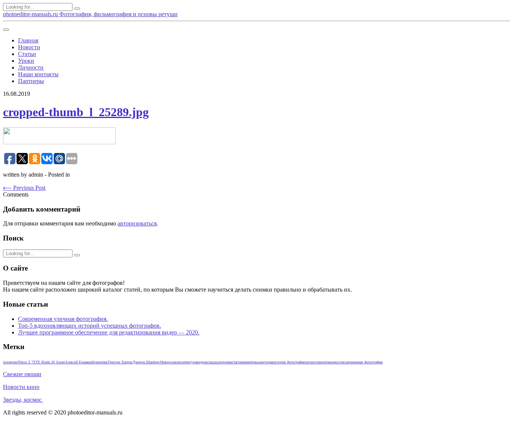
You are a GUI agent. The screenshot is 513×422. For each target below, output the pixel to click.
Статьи (27, 54)
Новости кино (21, 387)
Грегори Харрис (120, 362)
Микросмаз (169, 362)
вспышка (212, 362)
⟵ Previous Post (24, 188)
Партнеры (31, 81)
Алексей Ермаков (78, 362)
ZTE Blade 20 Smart (49, 362)
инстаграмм (237, 362)
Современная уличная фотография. (63, 319)
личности (312, 362)
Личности (31, 67)
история (267, 362)
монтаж (325, 362)
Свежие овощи (22, 374)
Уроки (26, 60)
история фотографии (289, 362)
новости (337, 362)
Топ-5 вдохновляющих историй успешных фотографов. (89, 325)
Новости (29, 47)
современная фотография (363, 362)
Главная (28, 40)
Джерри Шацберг (146, 362)
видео (200, 362)
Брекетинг (100, 362)
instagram (10, 362)
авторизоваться (137, 223)
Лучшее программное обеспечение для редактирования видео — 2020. (108, 332)
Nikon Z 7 (25, 362)
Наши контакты (38, 74)
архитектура (187, 362)
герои (224, 362)
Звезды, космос (23, 399)
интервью (253, 362)
